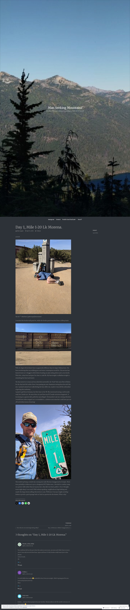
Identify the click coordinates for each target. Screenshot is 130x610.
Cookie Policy (25, 607)
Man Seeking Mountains (65, 108)
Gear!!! (80, 219)
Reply (20, 565)
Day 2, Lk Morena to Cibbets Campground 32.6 (59, 528)
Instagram (51, 219)
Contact (58, 219)
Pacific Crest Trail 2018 (68, 219)
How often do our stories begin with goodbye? (27, 528)
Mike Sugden (20, 231)
